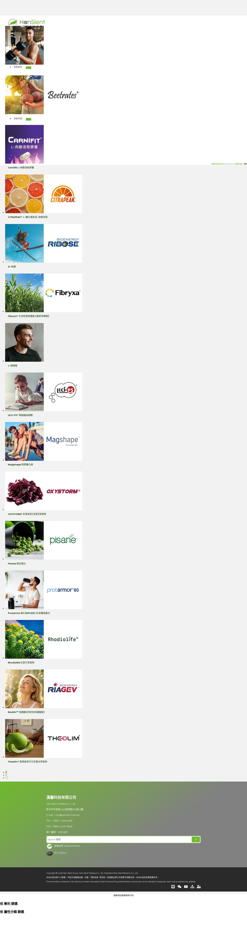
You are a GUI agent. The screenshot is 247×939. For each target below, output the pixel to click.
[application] (23, 67)
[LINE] (173, 887)
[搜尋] (196, 839)
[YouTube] (186, 887)
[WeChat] (179, 887)
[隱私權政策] (199, 887)
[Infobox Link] (123, 846)
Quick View (82, 61)
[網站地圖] (192, 887)
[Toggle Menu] (28, 67)
